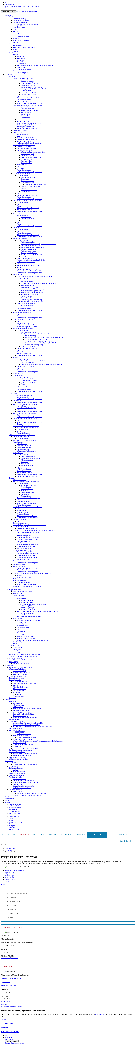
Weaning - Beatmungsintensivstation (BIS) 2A (35, 334)
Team (18, 33)
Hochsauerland (13, 815)
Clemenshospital (10, 848)
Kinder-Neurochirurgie (28, 298)
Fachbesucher (9, 761)
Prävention (16, 38)
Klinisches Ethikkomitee (20, 687)
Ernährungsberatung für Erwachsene (24, 683)
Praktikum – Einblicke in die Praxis (20, 712)
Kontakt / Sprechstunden (24, 141)
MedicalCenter (17, 791)
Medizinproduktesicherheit (17, 773)
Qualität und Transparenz (21, 22)
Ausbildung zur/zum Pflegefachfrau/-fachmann (27, 708)
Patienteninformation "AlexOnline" (28, 98)
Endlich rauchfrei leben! (28, 346)
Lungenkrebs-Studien (19, 779)
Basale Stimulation (22, 626)
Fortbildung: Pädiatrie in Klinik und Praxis (26, 782)
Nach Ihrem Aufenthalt (20, 674)
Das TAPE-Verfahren (27, 363)
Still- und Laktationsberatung (26, 638)
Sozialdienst (20, 431)
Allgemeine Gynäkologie (29, 177)
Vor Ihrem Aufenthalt (19, 671)
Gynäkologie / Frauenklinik (21, 173)
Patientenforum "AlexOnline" (26, 366)
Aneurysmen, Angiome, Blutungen (32, 292)
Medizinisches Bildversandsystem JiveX (29, 103)
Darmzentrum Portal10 (24, 101)
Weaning (15, 644)
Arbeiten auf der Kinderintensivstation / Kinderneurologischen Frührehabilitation (38, 741)
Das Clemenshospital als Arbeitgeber (20, 750)
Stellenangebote (14, 719)
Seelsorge (16, 31)
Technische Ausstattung (28, 456)
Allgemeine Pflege (18, 595)
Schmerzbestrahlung (27, 460)
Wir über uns (13, 17)
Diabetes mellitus (26, 217)
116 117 (3, 1020)
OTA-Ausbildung (18, 707)
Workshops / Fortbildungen (25, 127)
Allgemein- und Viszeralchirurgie (23, 78)
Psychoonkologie (18, 696)
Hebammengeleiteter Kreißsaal (26, 148)
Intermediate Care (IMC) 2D (26, 606)
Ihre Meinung (13, 698)
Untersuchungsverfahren (28, 332)
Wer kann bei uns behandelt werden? (28, 427)
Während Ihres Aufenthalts (21, 672)
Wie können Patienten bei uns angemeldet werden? (41, 341)
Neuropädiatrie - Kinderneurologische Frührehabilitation (38, 244)
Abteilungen (13, 76)
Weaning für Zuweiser (24, 354)
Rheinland (12, 827)
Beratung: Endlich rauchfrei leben (27, 545)
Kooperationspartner (15, 789)
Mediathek (16, 49)
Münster (11, 820)
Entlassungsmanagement (28, 92)
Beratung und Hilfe (15, 680)
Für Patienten (9, 665)
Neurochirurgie (17, 274)
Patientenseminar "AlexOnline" (27, 516)
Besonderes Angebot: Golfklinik (27, 327)
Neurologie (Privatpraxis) (21, 436)
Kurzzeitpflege (17, 593)
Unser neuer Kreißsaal (24, 146)
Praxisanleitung (21, 633)
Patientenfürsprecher (19, 689)
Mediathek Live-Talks (24, 734)
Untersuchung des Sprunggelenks (23, 786)
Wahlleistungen (13, 662)
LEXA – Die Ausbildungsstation (27, 737)
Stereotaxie (24, 462)
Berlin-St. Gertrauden (15, 808)
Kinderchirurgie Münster (28, 251)
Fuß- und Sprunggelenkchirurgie (23, 395)
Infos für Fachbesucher (28, 602)
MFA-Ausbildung (18, 703)
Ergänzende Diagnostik (24, 445)
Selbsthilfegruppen (18, 690)
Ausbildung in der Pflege (20, 735)
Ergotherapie (17, 649)
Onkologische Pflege (23, 627)
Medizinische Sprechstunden (26, 262)
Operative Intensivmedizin (29, 116)
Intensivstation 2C (22, 599)
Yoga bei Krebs (21, 67)
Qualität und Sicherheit (16, 768)
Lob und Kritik (7, 1023)
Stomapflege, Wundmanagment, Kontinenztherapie (33, 640)
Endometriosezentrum (27, 182)
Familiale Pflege (18, 642)
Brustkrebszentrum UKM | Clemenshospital (26, 481)
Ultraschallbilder (22, 444)
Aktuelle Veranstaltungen (25, 548)
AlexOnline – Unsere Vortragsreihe (24, 47)
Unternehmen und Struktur (21, 20)
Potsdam (11, 824)
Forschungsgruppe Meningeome (27, 557)
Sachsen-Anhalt (14, 829)
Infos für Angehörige (27, 600)
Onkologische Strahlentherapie (30, 458)
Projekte (15, 55)
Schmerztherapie (26, 114)
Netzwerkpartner (22, 534)
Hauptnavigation (10, 4)
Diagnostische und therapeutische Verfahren (34, 361)
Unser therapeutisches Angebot (26, 408)
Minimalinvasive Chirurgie (29, 83)
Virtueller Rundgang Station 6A (23, 663)
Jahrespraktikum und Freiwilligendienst (25, 717)
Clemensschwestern (23, 37)
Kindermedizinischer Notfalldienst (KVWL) (31, 271)
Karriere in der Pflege (15, 730)
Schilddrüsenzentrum (19, 566)
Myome (23, 188)
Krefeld (11, 818)
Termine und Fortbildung (16, 775)
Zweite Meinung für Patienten (26, 552)
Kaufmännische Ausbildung (21, 710)
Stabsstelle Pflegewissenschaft (22, 591)
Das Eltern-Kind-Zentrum (25, 150)
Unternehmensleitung (19, 19)
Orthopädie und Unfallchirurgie (23, 319)
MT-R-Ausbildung (18, 705)
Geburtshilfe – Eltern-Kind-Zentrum (24, 145)
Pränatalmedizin (18, 442)
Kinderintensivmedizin (28, 242)
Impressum (8, 1037)
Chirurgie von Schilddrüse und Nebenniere (34, 89)
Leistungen (8, 74)
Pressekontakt (17, 46)
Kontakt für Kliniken (23, 433)
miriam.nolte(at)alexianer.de (9, 958)
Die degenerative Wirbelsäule (30, 287)
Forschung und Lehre (15, 777)
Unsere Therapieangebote (25, 258)
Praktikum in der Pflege (20, 716)
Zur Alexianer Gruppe (10, 1032)
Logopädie (16, 651)
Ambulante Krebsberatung (25, 209)
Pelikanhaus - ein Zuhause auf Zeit (24, 660)
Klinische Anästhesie (27, 109)
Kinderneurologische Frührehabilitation (25, 404)
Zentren (19, 424)
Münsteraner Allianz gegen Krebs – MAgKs (27, 586)
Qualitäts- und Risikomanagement (27, 24)
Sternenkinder (25, 191)
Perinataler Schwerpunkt (28, 249)
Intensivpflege (17, 597)
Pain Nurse (20, 629)
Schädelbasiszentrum (19, 564)
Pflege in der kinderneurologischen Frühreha (31, 260)
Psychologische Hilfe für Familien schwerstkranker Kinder (35, 65)
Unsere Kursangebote (27, 154)
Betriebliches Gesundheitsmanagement (25, 753)
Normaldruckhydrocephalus (29, 294)
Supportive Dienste (23, 514)
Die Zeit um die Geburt (28, 155)
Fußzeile (7, 8)
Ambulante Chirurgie (27, 82)
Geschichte (16, 35)
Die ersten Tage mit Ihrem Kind (31, 157)
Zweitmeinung (25, 494)
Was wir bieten (21, 406)
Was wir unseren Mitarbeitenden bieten (29, 617)
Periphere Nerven (26, 296)
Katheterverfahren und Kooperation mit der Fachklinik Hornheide (41, 364)
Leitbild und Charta (19, 28)
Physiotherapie (17, 647)
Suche (7, 800)
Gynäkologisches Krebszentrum (31, 186)
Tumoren (23, 280)
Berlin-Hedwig (13, 809)
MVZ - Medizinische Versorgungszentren (22, 435)
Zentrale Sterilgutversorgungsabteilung (25, 764)
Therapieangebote (22, 429)
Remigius (12, 826)
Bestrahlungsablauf (27, 465)
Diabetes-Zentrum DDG (20, 519)
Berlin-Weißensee (14, 811)
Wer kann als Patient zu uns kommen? (37, 339)
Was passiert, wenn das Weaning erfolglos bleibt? (40, 343)
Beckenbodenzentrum (27, 181)
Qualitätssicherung (22, 26)
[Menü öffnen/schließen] (8, 11)
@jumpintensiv (5, 982)
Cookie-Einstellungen (12, 1041)
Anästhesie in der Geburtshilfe (30, 110)
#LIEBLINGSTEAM (19, 732)
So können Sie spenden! (20, 71)
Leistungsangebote (22, 80)
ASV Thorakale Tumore (24, 543)
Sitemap (7, 1035)
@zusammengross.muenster (9, 985)
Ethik (14, 29)
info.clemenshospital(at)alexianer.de (12, 1007)
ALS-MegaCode (22, 622)
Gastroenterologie (18, 132)
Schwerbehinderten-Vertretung (22, 755)
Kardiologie (16, 227)
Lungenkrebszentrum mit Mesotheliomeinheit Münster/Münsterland (34, 530)
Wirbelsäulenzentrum (19, 581)
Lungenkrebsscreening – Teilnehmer (28, 537)
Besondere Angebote (15, 658)
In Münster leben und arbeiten (18, 759)
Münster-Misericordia (15, 822)
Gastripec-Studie (18, 784)
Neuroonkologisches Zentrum (22, 550)
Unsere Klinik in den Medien (26, 303)
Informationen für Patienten (29, 379)
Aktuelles (12, 44)
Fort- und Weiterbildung (16, 721)
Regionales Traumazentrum (21, 579)
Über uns (23, 384)
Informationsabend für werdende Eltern (33, 152)
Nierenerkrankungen (27, 218)
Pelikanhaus (20, 56)
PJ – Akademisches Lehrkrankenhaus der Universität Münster (32, 726)
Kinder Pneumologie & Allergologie (32, 247)
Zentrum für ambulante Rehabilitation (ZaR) (23, 656)
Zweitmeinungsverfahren (16, 678)
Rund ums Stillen (26, 161)
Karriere (15, 42)
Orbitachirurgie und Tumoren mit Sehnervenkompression (39, 283)
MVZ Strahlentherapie (24, 469)
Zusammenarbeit (14, 766)
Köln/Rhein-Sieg (14, 817)
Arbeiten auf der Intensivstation (22, 739)
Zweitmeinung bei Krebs (24, 570)
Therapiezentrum (14, 645)
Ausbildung (12, 701)
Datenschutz (9, 1039)
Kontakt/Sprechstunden (24, 100)
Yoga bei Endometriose (24, 69)
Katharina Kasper (14, 813)
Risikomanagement (19, 771)
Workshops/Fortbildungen (25, 305)
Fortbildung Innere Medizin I (22, 788)
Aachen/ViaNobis (14, 806)
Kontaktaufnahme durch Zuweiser (27, 554)
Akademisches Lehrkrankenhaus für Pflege (26, 725)
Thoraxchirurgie (18, 375)
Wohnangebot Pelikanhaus (29, 253)
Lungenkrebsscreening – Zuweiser (27, 539)
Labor (22, 220)
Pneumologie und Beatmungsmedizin (24, 328)
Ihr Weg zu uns (21, 510)
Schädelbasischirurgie (27, 285)
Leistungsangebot (22, 229)
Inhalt (6, 2)
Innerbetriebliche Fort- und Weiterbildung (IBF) (28, 723)
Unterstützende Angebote (29, 94)
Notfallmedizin (25, 118)
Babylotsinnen (21, 62)
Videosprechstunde (23, 386)
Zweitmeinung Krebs (23, 501)
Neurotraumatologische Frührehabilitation (26, 426)
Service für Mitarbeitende (17, 752)
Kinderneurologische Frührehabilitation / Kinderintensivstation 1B (37, 611)
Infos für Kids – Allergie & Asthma (32, 254)
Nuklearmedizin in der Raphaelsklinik (25, 440)
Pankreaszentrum (18, 561)
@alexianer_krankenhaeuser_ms (11, 978)
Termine (15, 51)
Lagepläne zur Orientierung (17, 676)
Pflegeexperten (17, 618)
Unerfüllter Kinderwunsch (29, 190)
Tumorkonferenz (26, 496)
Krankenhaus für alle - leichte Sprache (21, 667)
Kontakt (19, 206)
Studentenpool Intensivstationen (23, 744)
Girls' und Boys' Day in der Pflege (23, 714)
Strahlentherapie (18, 373)
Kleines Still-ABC (26, 163)
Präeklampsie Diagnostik (24, 447)
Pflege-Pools (17, 746)
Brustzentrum (25, 179)
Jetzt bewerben (9, 799)
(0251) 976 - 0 (5, 1005)
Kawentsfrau (21, 58)
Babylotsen (20, 168)
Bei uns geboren (22, 164)
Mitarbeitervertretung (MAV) (22, 40)
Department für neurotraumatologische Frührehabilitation (34, 276)
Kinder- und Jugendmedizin (21, 238)
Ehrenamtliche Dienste (20, 681)
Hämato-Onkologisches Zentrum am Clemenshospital (29, 525)
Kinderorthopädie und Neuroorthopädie (25, 413)
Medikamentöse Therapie (29, 485)
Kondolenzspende (22, 73)
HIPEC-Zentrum (26, 91)
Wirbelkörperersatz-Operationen (31, 291)
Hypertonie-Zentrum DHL (21, 526)
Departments (13, 393)
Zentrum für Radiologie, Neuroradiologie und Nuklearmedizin (32, 573)
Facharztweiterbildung (16, 728)
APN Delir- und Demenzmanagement (29, 620)
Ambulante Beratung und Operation (32, 301)
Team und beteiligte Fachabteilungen (28, 532)
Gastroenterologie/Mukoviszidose (31, 245)
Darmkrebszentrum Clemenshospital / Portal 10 (27, 507)
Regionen (8, 802)
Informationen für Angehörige (34, 345)
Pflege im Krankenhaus (16, 590)
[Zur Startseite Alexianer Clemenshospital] (27, 11)
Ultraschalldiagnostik (23, 449)
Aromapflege (21, 624)
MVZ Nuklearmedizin (24, 577)
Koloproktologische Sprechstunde (31, 87)
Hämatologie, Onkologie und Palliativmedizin (27, 200)
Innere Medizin (17, 213)
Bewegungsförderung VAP (25, 636)
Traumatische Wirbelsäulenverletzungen (33, 289)
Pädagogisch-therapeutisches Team (28, 265)
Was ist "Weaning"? (31, 336)
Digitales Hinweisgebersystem (14, 1043)
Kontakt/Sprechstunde (24, 390)
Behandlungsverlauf (23, 512)
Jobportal (4, 884)
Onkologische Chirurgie (28, 85)
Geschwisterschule (26, 159)
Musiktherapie (21, 64)
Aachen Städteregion (15, 804)
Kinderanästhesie (26, 112)
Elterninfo (24, 256)
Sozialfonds (20, 60)
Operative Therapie (27, 489)
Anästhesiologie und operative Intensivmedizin (27, 105)
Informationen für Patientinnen (26, 451)
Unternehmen (9, 15)
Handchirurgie (17, 400)
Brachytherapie (25, 463)
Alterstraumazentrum (19, 480)
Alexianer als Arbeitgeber (17, 757)
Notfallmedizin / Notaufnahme (22, 312)
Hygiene (15, 770)
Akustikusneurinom (27, 282)
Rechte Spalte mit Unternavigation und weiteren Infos (22, 6)
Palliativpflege (21, 631)
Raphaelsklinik (100, 1014)
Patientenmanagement (23, 536)
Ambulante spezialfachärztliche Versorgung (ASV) (25, 654)
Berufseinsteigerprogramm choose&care (25, 748)
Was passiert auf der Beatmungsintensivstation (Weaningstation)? (45, 337)
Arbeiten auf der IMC (19, 743)
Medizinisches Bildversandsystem (27, 372)
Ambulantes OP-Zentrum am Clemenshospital (31, 793)
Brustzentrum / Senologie (21, 130)
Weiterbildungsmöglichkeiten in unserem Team (31, 125)
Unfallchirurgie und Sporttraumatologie (25, 418)
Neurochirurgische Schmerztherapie (32, 300)
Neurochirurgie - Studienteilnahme (23, 780)
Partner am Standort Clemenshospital (28, 498)
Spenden (11, 53)
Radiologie (16, 357)
